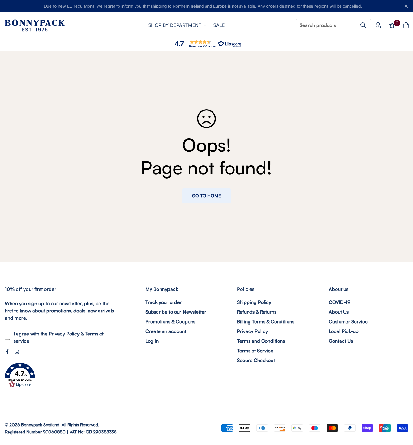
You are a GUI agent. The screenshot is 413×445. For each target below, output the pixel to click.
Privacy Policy (64, 334)
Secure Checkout (256, 360)
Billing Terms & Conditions (265, 321)
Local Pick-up (344, 331)
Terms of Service (255, 351)
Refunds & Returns (256, 312)
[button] (206, 43)
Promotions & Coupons (170, 321)
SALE (219, 25)
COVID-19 (339, 302)
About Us (339, 312)
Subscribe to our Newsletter (175, 312)
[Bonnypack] (35, 25)
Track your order (163, 302)
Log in (152, 341)
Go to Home (206, 196)
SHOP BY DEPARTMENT (174, 25)
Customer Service (348, 321)
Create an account (165, 331)
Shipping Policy (254, 302)
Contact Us (341, 341)
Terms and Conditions (261, 341)
